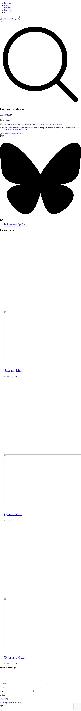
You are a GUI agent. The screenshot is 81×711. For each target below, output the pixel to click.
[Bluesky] (40, 218)
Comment (4, 683)
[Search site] (40, 104)
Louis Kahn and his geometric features (14, 129)
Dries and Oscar (15, 657)
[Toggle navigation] (1, 21)
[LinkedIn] (2, 220)
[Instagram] (1, 706)
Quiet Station (13, 514)
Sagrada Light (13, 370)
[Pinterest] (1, 220)
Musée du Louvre (12, 133)
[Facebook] (2, 137)
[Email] (1, 137)
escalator (3, 133)
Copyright (5, 703)
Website (2, 695)
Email (2, 691)
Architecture (5, 116)
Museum (21, 133)
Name (2, 687)
